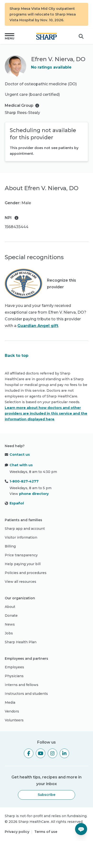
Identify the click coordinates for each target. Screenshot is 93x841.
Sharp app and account (25, 528)
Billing (10, 546)
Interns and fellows (21, 685)
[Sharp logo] (46, 36)
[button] (9, 36)
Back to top (16, 355)
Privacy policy (17, 832)
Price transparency (21, 555)
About (10, 607)
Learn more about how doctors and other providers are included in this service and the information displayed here (46, 413)
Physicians (14, 676)
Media (10, 702)
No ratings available (51, 67)
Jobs (9, 633)
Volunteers (14, 720)
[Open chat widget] (81, 829)
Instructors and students (26, 693)
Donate (11, 615)
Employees (14, 667)
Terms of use (45, 832)
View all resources (20, 581)
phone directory (34, 494)
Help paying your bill (23, 564)
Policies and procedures (25, 573)
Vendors (12, 711)
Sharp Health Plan (20, 642)
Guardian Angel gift (37, 325)
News (10, 624)
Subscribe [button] (46, 795)
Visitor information (21, 537)
